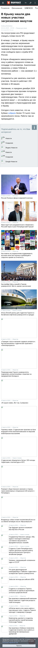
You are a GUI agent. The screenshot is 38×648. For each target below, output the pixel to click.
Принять (19, 645)
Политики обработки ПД (10, 642)
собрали (12, 113)
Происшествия (21, 28)
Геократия (5, 8)
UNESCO (29, 8)
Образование (17, 8)
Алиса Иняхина (6, 26)
